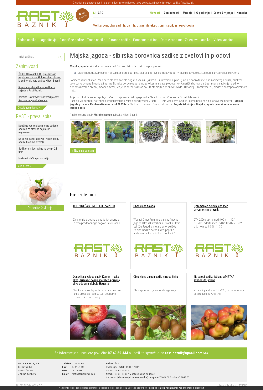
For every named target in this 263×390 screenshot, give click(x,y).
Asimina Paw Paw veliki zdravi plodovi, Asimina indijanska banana (39, 98)
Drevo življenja (223, 13)
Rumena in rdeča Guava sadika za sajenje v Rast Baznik (36, 89)
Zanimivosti (171, 13)
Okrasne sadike (119, 40)
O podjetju (203, 13)
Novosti (155, 13)
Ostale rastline (171, 40)
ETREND (243, 385)
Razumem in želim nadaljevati (162, 387)
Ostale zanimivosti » (29, 107)
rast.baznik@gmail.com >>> (187, 353)
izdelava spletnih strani (227, 385)
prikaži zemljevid (28, 373)
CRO (100, 13)
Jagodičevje (48, 40)
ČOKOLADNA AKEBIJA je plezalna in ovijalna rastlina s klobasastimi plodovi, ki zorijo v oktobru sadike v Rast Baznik (39, 77)
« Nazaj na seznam (83, 150)
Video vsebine (224, 40)
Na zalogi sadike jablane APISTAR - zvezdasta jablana (215, 278)
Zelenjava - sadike (197, 40)
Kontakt (242, 13)
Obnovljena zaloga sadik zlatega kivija (155, 277)
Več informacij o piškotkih (191, 387)
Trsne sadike (96, 40)
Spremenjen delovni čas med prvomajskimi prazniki (211, 207)
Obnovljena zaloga (144, 206)
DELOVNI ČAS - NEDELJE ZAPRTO (94, 206)
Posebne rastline (145, 40)
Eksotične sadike (72, 40)
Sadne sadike (27, 40)
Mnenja (187, 13)
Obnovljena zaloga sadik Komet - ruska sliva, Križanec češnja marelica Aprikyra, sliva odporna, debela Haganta (96, 280)
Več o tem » (24, 165)
